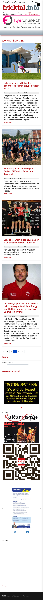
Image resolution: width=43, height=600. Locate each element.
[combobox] (18, 363)
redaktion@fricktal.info (32, 14)
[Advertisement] (21, 562)
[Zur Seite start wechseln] (4, 351)
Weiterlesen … (8, 122)
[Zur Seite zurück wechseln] (8, 351)
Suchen (4, 363)
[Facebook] (2, 586)
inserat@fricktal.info (31, 13)
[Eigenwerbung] (21, 22)
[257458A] (21, 428)
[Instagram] (6, 586)
